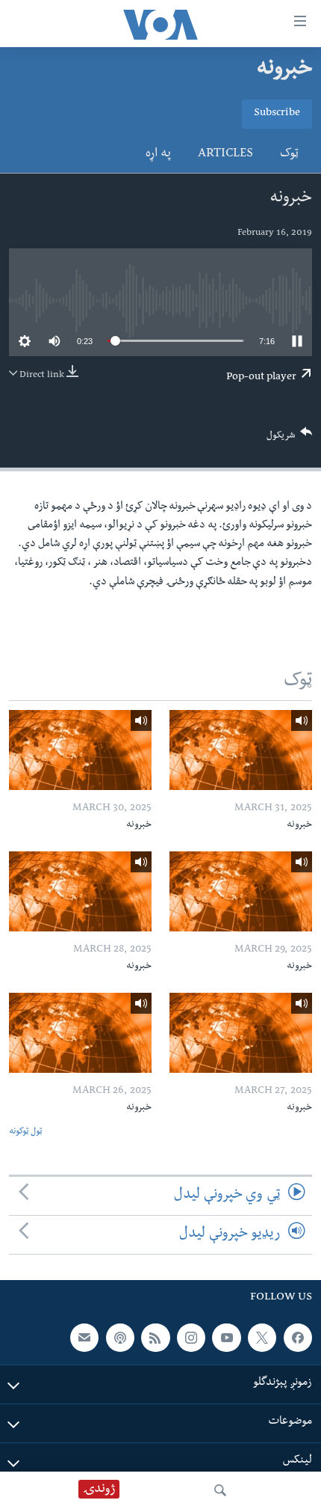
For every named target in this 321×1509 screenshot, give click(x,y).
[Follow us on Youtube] (226, 1337)
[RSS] (155, 1337)
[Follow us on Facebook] (298, 1337)
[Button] (290, 438)
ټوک (289, 154)
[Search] (220, 1490)
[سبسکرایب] (84, 1337)
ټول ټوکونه (25, 1132)
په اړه (158, 154)
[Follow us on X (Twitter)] (262, 1337)
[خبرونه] (240, 750)
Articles (225, 154)
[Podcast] (120, 1337)
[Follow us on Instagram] (191, 1337)
